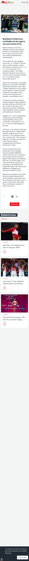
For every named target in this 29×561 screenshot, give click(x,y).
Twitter (16, 196)
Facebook (12, 196)
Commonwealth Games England (7, 2)
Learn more (8, 553)
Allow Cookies (22, 557)
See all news (14, 204)
